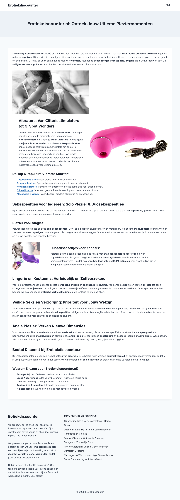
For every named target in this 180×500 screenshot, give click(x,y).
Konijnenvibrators (27, 186)
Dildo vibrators (25, 190)
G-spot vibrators (26, 183)
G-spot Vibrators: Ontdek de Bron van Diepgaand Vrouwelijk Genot (84, 440)
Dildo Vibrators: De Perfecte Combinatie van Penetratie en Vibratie (87, 431)
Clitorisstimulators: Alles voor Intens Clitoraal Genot (87, 423)
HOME (167, 5)
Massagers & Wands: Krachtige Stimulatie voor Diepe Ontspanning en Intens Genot (88, 457)
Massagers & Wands (28, 194)
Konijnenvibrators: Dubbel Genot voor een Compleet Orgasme (86, 448)
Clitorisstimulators (27, 179)
